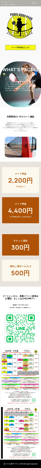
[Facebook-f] (33, 3)
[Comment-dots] (35, 3)
